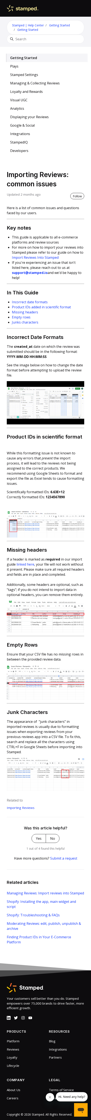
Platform (13, 1041)
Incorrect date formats (30, 302)
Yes (38, 838)
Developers (19, 150)
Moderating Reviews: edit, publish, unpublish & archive (44, 926)
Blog (52, 1041)
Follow (77, 196)
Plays (14, 66)
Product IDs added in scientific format (41, 307)
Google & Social (22, 125)
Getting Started (59, 25)
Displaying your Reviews (29, 117)
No (52, 838)
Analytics (17, 108)
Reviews (13, 1049)
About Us (13, 1090)
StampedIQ (19, 142)
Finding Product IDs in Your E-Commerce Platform (39, 939)
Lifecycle (13, 1065)
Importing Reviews (20, 808)
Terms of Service (61, 1090)
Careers (12, 1098)
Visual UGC (19, 100)
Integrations (20, 133)
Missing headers (25, 312)
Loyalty (12, 1057)
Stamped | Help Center (28, 25)
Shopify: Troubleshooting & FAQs (33, 915)
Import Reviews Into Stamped (35, 257)
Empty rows (21, 317)
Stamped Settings (24, 74)
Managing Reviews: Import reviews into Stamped (45, 893)
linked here (25, 564)
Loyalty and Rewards (26, 91)
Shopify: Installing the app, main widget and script (41, 904)
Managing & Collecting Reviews (35, 83)
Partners (55, 1057)
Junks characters (25, 322)
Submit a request (63, 858)
